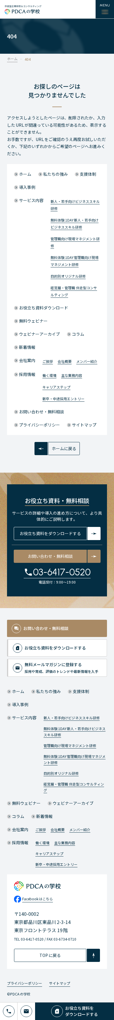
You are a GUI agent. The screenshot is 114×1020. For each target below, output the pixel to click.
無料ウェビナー (33, 321)
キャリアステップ (56, 386)
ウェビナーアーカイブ (39, 334)
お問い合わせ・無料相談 (41, 412)
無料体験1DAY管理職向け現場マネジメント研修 (75, 759)
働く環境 (49, 375)
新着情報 (27, 347)
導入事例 (27, 187)
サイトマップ (84, 425)
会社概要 (65, 361)
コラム (78, 334)
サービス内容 (31, 200)
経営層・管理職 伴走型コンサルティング (74, 787)
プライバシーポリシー (39, 425)
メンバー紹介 (86, 361)
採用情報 (27, 374)
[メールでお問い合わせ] (26, 1011)
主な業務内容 (71, 375)
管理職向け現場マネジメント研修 (70, 745)
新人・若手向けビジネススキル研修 (72, 717)
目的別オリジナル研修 (68, 276)
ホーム (12, 58)
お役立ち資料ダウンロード (43, 308)
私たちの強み (55, 174)
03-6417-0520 (62, 572)
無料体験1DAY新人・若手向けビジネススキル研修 (75, 731)
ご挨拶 (47, 361)
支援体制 (88, 174)
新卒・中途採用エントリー (63, 398)
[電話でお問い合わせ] (9, 1011)
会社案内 (27, 360)
